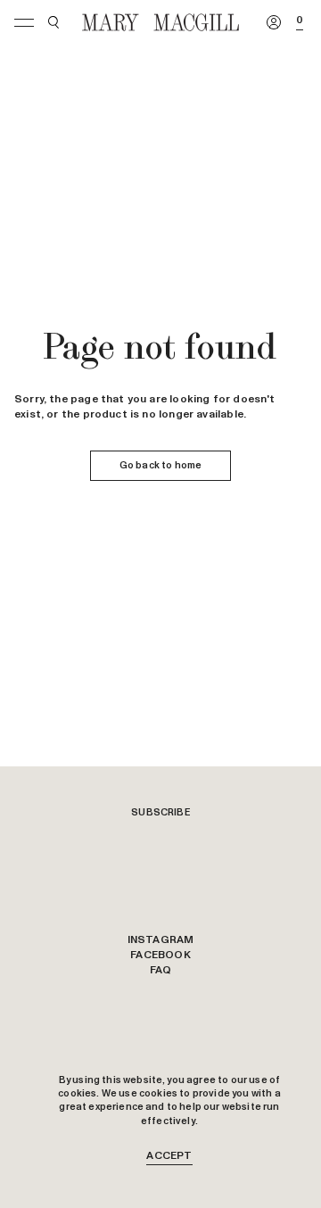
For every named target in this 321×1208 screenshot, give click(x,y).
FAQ (161, 971)
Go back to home (160, 465)
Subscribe (160, 812)
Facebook (160, 955)
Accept (169, 1156)
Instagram (161, 940)
